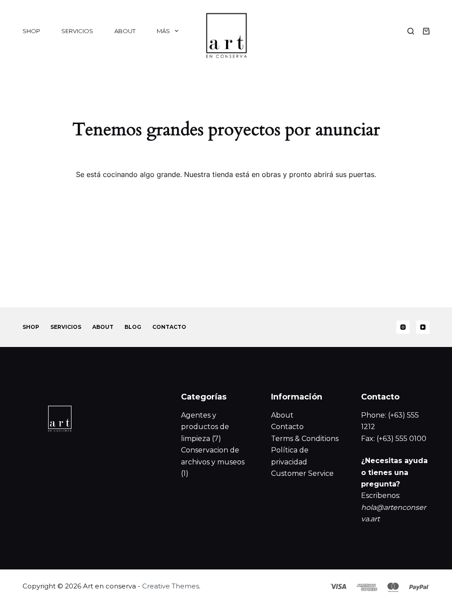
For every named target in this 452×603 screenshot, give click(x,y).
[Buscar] (410, 31)
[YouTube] (422, 327)
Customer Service (302, 473)
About (125, 30)
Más (163, 30)
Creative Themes (170, 586)
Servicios (77, 30)
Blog (132, 327)
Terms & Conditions (305, 438)
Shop (31, 30)
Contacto (169, 327)
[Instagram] (403, 327)
